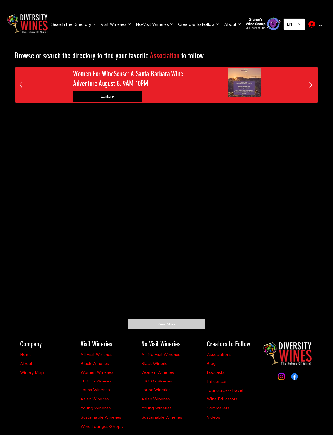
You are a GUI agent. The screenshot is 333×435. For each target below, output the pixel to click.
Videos (213, 417)
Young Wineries (96, 408)
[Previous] (22, 85)
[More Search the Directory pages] (94, 24)
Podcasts (216, 372)
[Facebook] (294, 376)
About (26, 363)
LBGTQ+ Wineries (96, 381)
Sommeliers (218, 408)
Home (26, 354)
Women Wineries (97, 372)
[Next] (309, 85)
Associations (219, 354)
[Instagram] (281, 376)
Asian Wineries (94, 398)
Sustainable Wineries (101, 417)
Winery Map (32, 372)
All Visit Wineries (96, 354)
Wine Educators (222, 398)
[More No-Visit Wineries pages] (171, 24)
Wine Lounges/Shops (102, 426)
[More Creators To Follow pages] (217, 24)
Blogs (212, 363)
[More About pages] (239, 24)
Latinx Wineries (95, 389)
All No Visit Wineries (160, 354)
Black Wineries (95, 363)
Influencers (218, 381)
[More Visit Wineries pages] (129, 24)
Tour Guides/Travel (225, 390)
